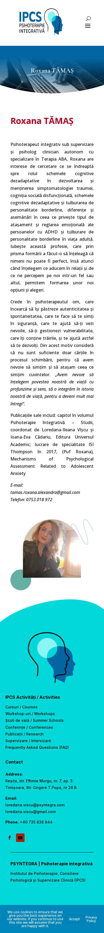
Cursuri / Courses (21, 707)
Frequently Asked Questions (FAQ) (37, 747)
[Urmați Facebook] (9, 837)
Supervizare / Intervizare (28, 740)
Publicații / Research (24, 734)
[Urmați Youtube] (20, 837)
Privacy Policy (91, 919)
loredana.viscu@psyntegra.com (35, 805)
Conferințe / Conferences (29, 727)
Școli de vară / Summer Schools (34, 720)
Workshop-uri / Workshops (30, 713)
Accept (74, 918)
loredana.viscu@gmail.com (30, 811)
